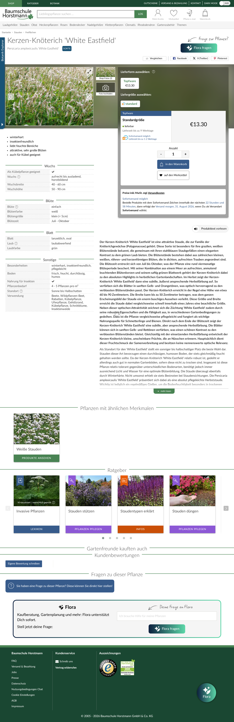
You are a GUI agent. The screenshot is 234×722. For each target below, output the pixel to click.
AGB (14, 700)
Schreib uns (66, 661)
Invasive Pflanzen (30, 511)
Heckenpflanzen (48, 25)
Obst (34, 25)
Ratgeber (33, 3)
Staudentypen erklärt (137, 511)
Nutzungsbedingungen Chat (27, 689)
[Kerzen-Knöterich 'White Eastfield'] (49, 96)
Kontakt (196, 3)
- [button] (161, 154)
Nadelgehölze (95, 25)
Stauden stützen (81, 511)
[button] (154, 58)
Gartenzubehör (166, 25)
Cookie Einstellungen (23, 695)
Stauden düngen (185, 511)
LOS (140, 14)
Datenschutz (19, 683)
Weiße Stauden (28, 449)
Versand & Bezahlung (174, 3)
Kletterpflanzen (114, 25)
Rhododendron (146, 25)
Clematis (130, 25)
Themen (181, 25)
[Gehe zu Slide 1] (103, 538)
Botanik (55, 3)
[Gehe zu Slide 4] (123, 538)
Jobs (14, 672)
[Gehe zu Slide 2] (110, 538)
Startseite (6, 32)
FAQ (14, 661)
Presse (15, 678)
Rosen (63, 25)
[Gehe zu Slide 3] (117, 538)
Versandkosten (156, 193)
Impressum (18, 706)
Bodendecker (77, 25)
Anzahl (173, 148)
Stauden (24, 25)
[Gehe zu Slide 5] (130, 538)
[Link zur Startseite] (18, 14)
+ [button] (185, 154)
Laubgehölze (10, 25)
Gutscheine (151, 3)
